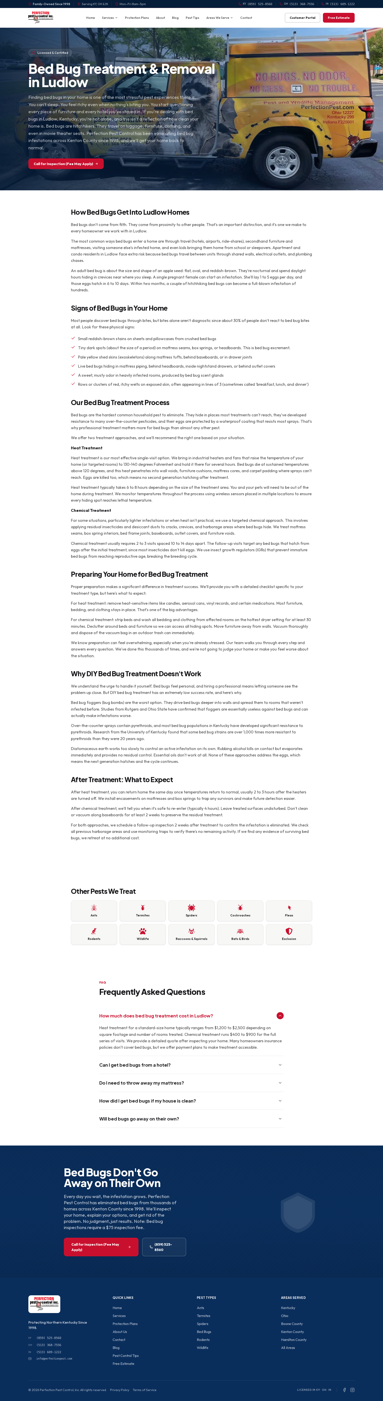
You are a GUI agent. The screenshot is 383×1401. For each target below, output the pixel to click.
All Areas (288, 1347)
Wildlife (202, 1347)
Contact (246, 18)
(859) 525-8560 (163, 1247)
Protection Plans (137, 18)
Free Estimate (339, 18)
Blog (175, 18)
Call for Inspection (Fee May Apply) (63, 164)
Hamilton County (294, 1339)
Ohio (284, 1315)
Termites (203, 1315)
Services (108, 18)
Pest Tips (192, 18)
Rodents (203, 1339)
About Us (120, 1331)
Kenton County (292, 1331)
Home (90, 18)
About (160, 18)
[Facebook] (344, 1390)
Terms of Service (144, 1390)
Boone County (292, 1323)
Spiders (202, 1323)
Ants (200, 1308)
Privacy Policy (119, 1390)
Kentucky (288, 1308)
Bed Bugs (204, 1331)
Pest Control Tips (126, 1355)
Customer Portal (302, 18)
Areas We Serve (217, 18)
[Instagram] (352, 1390)
